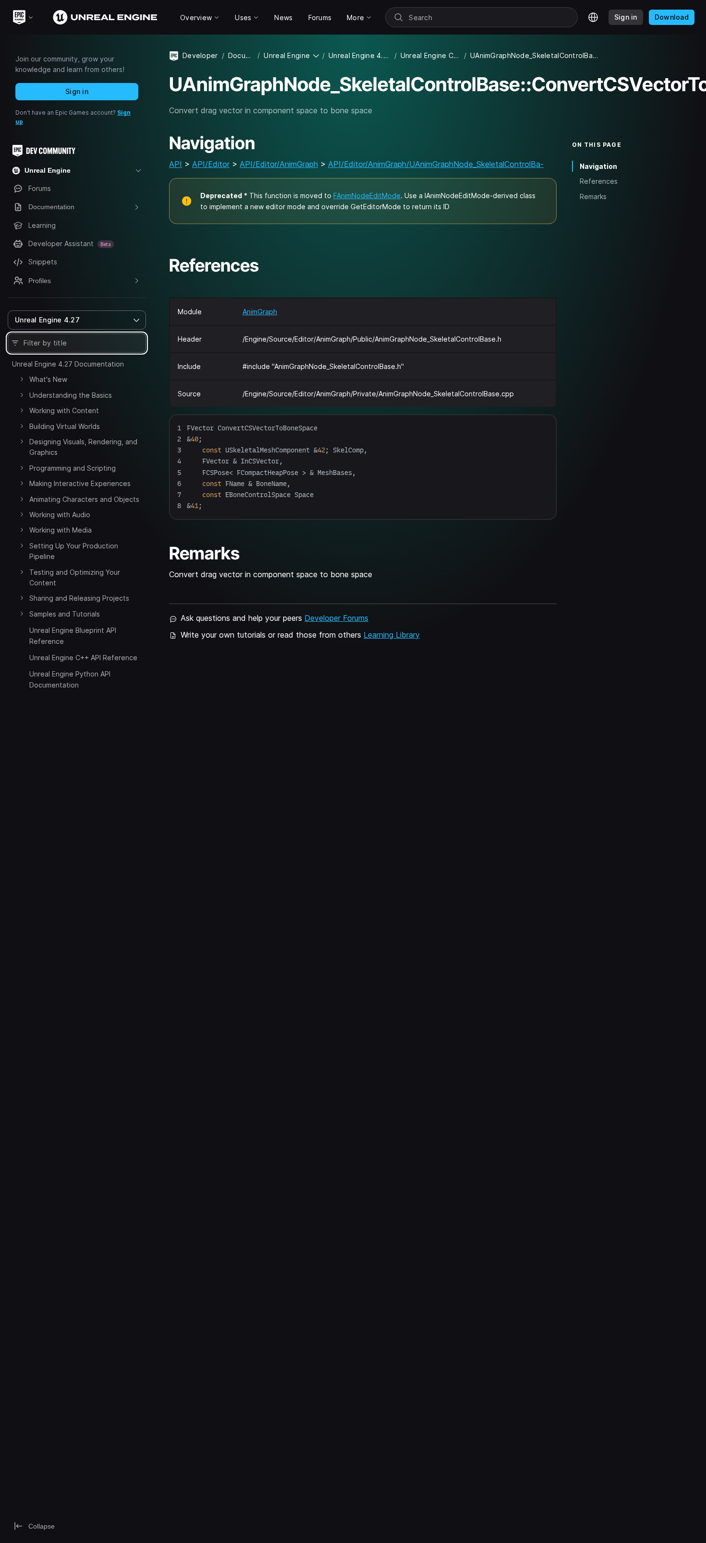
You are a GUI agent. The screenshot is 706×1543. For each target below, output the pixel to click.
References (599, 181)
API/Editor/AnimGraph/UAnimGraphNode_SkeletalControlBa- (436, 164)
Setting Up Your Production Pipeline (73, 551)
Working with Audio (59, 514)
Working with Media (60, 530)
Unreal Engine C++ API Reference (83, 657)
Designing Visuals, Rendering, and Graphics (83, 447)
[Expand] (21, 379)
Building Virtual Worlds (64, 426)
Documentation (241, 55)
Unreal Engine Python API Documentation (69, 679)
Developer (200, 55)
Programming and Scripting (72, 468)
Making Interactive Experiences (80, 483)
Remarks (593, 196)
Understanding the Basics (70, 395)
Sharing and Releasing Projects (79, 598)
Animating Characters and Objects (84, 499)
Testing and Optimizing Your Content (74, 577)
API (175, 164)
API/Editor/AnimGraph (279, 164)
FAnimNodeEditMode (367, 195)
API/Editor (211, 164)
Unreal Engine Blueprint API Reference (72, 635)
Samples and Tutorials (64, 614)
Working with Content (64, 410)
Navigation (598, 166)
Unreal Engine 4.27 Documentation (68, 364)
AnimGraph (260, 312)
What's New (48, 379)
